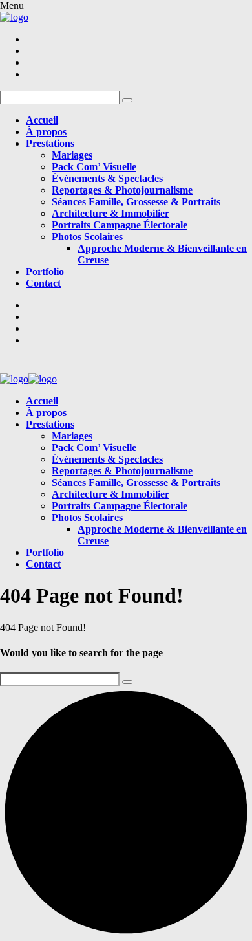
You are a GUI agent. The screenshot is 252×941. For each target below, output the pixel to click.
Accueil (42, 120)
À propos (46, 131)
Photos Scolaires (87, 236)
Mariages (72, 155)
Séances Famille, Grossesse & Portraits (136, 201)
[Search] (127, 682)
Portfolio (45, 271)
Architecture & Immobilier (110, 213)
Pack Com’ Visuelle (94, 166)
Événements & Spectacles (107, 178)
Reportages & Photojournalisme (122, 189)
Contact (43, 283)
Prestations (50, 143)
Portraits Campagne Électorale (119, 224)
